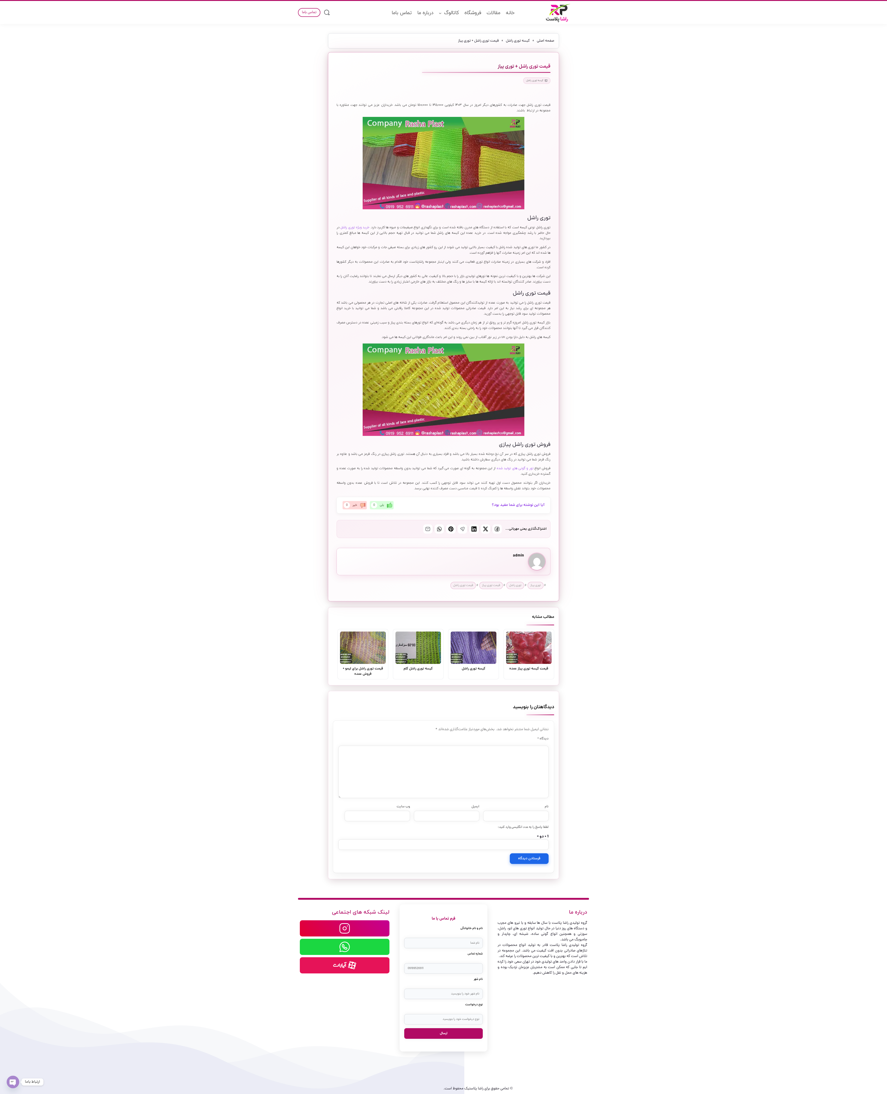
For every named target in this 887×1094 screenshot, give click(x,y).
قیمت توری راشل (463, 585)
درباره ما (425, 12)
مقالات (493, 12)
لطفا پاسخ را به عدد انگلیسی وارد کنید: (523, 827)
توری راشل (515, 585)
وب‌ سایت (403, 806)
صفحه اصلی (545, 41)
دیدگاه (543, 738)
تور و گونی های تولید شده (516, 468)
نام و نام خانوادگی (471, 928)
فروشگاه (473, 12)
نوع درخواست (474, 1004)
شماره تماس (475, 953)
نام (547, 806)
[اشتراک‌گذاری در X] (485, 529)
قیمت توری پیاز (491, 585)
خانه (510, 12)
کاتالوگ (451, 12)
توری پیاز (535, 585)
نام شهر (478, 979)
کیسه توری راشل (518, 41)
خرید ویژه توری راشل (354, 227)
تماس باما (402, 12)
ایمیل (475, 806)
